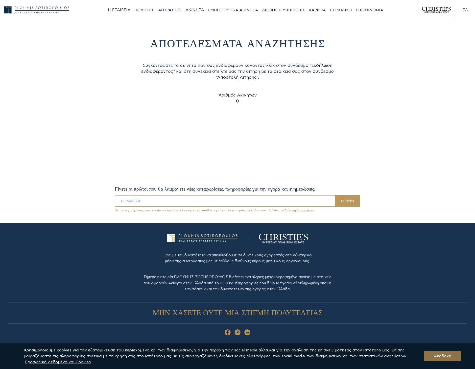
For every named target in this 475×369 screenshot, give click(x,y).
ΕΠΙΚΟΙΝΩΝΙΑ (369, 10)
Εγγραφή (347, 201)
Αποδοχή (442, 356)
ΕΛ (465, 10)
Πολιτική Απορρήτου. (299, 210)
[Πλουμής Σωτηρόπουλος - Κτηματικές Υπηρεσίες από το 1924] (37, 10)
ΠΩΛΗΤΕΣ (144, 10)
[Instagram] (237, 332)
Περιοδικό (341, 10)
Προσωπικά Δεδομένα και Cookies (58, 362)
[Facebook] (228, 332)
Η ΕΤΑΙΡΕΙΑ (119, 10)
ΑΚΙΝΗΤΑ (195, 10)
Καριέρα (317, 10)
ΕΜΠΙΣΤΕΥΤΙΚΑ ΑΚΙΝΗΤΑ (233, 10)
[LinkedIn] (247, 332)
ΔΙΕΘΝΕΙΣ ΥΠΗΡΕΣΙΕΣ (283, 10)
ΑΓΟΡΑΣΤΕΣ (170, 10)
